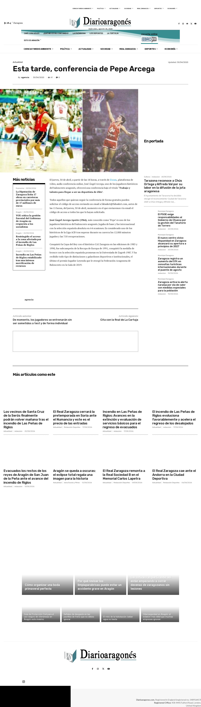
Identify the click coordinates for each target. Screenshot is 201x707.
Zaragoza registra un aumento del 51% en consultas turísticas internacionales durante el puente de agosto (172, 264)
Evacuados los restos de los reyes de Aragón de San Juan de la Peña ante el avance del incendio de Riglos (26, 476)
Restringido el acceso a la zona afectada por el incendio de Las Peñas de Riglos (28, 241)
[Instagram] (183, 23)
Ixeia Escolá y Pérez (72, 483)
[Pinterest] (171, 77)
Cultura (147, 177)
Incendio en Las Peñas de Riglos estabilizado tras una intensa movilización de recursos (28, 260)
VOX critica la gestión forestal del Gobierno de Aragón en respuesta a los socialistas (28, 221)
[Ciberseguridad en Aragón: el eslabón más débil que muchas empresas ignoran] (160, 609)
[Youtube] (195, 23)
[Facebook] (179, 23)
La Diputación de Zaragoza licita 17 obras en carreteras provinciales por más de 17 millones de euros (28, 198)
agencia (25, 77)
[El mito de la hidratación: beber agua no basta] (120, 609)
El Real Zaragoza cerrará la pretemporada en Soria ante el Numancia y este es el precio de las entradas (75, 417)
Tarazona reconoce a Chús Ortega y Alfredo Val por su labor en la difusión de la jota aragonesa (164, 186)
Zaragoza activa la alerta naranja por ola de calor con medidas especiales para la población (173, 286)
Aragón (19, 212)
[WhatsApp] (178, 77)
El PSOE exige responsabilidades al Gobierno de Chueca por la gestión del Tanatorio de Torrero (172, 220)
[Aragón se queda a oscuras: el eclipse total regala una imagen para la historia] (75, 452)
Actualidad (18, 62)
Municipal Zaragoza (166, 211)
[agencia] (15, 77)
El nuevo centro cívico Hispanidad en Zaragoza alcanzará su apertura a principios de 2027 (172, 242)
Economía (20, 188)
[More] (185, 77)
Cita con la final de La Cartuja (119, 319)
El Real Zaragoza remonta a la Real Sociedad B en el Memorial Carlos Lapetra (124, 475)
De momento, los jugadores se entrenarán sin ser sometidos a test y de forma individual (42, 321)
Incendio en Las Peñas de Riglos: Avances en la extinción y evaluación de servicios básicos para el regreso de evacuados (122, 419)
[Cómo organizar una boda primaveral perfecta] (47, 578)
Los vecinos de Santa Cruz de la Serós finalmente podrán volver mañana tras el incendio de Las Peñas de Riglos (26, 419)
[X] (191, 23)
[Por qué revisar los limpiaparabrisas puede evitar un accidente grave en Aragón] (100, 578)
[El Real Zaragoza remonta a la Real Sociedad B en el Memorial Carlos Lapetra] (125, 452)
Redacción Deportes (72, 427)
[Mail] (187, 23)
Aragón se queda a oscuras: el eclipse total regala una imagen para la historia (74, 475)
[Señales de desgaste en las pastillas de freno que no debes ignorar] (81, 609)
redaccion (156, 177)
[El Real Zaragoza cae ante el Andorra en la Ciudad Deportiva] (174, 452)
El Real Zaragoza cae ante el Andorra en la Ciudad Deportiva (174, 475)
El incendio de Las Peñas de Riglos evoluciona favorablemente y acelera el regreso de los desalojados (174, 417)
